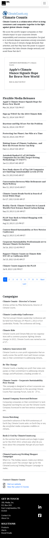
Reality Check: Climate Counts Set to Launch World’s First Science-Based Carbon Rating (24, 206)
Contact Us (6, 515)
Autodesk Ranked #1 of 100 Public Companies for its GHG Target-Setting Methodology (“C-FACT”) (21, 157)
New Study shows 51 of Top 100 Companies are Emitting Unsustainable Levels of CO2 (23, 170)
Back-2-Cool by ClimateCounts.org (19, 436)
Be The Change (10, 365)
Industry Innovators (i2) (14, 349)
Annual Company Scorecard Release (20, 398)
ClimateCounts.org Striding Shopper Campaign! (20, 455)
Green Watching (11, 417)
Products (5, 527)
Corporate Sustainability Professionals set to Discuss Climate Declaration (24, 243)
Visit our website (14, 484)
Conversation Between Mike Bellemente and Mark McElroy (24, 182)
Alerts (3, 530)
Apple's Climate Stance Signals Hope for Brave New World (24, 73)
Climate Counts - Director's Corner (19, 301)
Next (43, 279)
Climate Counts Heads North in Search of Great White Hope (22, 194)
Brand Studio (6, 533)
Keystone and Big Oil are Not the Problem (23, 124)
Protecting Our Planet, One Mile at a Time (23, 133)
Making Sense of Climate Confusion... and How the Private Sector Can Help (22, 144)
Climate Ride (9, 330)
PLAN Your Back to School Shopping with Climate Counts (22, 219)
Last (25, 284)
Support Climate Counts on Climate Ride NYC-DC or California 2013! (22, 255)
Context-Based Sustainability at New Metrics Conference (24, 231)
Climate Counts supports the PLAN (19, 266)
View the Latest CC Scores (18, 487)
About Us (5, 518)
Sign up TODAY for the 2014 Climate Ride (22, 114)
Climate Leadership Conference (18, 314)
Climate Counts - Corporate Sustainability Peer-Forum (23, 381)
